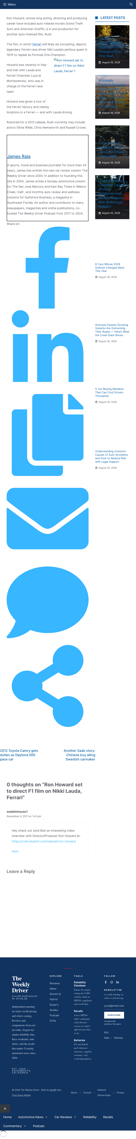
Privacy (120, 1092)
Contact (87, 1092)
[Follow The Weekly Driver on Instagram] (111, 982)
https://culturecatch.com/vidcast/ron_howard (44, 841)
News (53, 988)
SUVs (53, 1020)
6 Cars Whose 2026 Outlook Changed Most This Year (109, 267)
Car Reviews (63, 1117)
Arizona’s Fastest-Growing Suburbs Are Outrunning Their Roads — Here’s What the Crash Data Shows (112, 93)
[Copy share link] (48, 475)
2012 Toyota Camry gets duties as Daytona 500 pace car (19, 755)
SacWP (53, 1090)
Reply (15, 851)
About (74, 1092)
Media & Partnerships (104, 1093)
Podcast (54, 1015)
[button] (131, 4)
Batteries (79, 1040)
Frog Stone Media (21, 1095)
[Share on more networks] (48, 726)
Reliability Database (80, 984)
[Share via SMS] (48, 642)
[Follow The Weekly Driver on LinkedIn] (117, 982)
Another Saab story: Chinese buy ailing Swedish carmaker (79, 755)
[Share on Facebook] (48, 307)
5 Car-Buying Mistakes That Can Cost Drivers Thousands (109, 392)
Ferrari (36, 44)
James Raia (19, 156)
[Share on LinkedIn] (48, 391)
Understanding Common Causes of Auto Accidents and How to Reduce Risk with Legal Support (112, 194)
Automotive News (30, 1117)
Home (7, 1117)
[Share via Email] (48, 558)
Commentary (12, 1126)
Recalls (78, 1011)
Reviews (55, 983)
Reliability (90, 1117)
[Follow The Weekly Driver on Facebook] (105, 982)
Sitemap (118, 1037)
